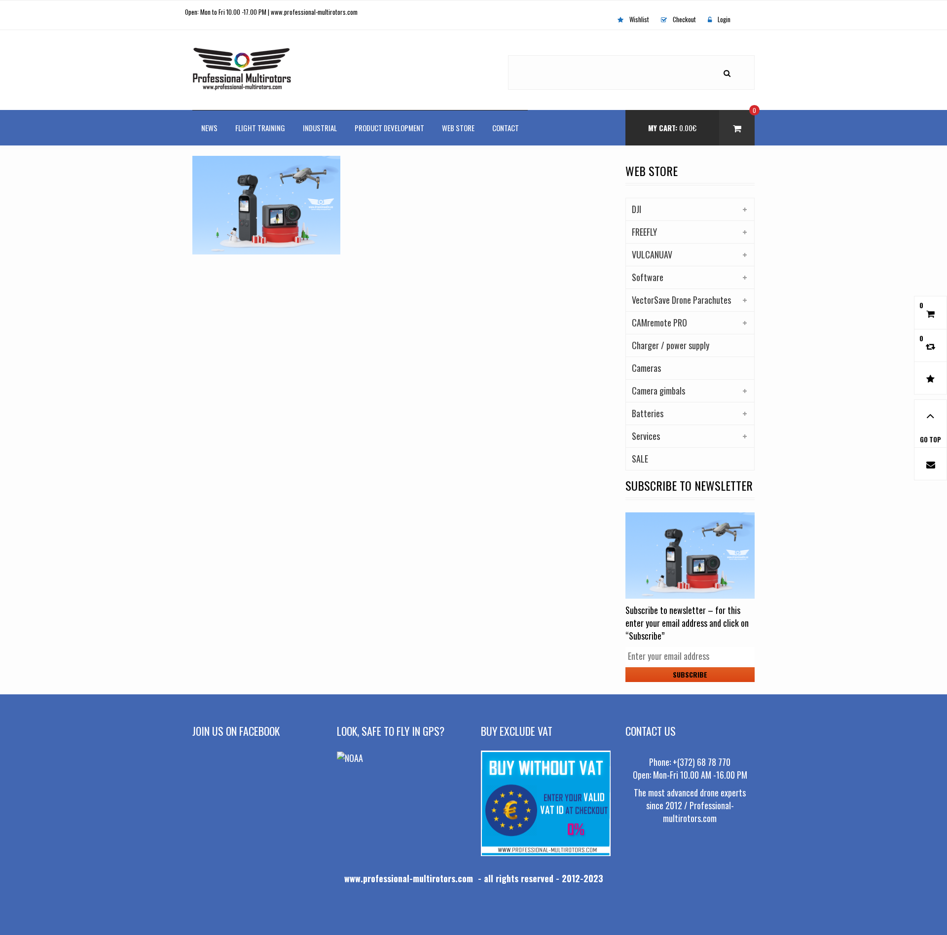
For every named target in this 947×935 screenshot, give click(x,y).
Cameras (646, 367)
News (209, 127)
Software (647, 277)
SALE (640, 458)
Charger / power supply (670, 345)
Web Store (458, 127)
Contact (505, 127)
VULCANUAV (652, 254)
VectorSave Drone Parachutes (681, 299)
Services (646, 436)
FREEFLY (644, 231)
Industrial (320, 127)
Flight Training (260, 127)
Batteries (647, 413)
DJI (636, 209)
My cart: (672, 127)
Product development (389, 127)
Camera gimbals (658, 390)
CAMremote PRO (659, 322)
